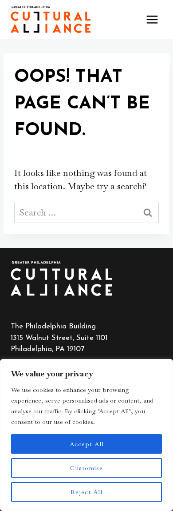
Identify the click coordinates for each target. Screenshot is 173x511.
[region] (86, 435)
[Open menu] (152, 19)
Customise (86, 468)
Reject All (86, 492)
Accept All (87, 444)
